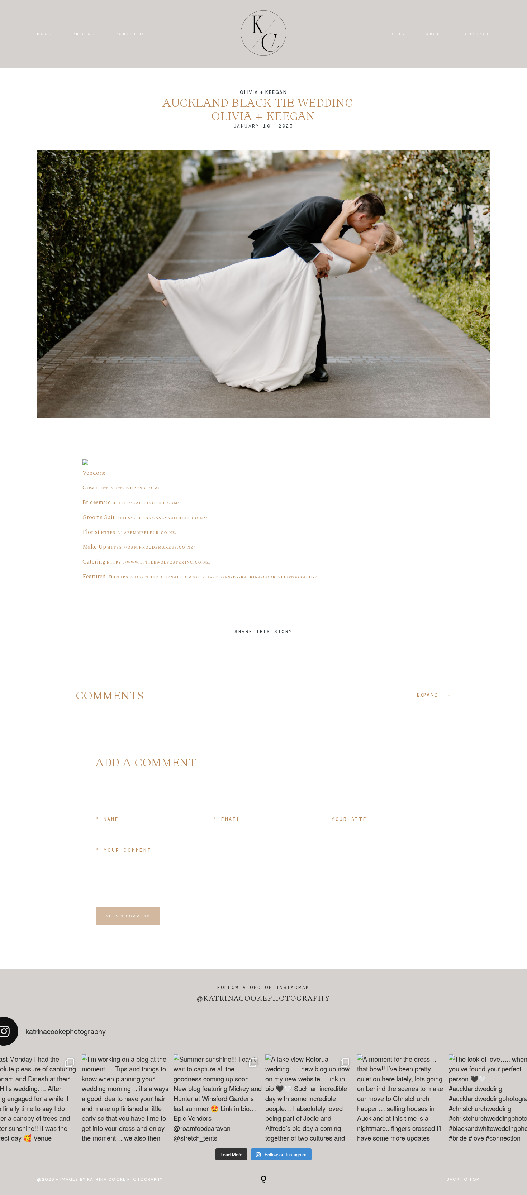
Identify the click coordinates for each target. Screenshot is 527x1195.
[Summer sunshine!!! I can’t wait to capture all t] (218, 1098)
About (435, 34)
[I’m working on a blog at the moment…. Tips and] (126, 1098)
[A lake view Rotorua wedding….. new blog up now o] (309, 1098)
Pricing (84, 34)
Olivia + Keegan (263, 92)
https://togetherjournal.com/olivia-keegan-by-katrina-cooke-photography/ (216, 577)
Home (44, 34)
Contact (477, 34)
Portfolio (131, 34)
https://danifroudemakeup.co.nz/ (151, 547)
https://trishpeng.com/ (129, 488)
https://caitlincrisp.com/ (146, 503)
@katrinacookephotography (264, 998)
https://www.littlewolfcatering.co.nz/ (159, 562)
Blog (398, 34)
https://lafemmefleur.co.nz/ (139, 533)
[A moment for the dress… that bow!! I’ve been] (401, 1098)
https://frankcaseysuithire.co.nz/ (162, 518)
